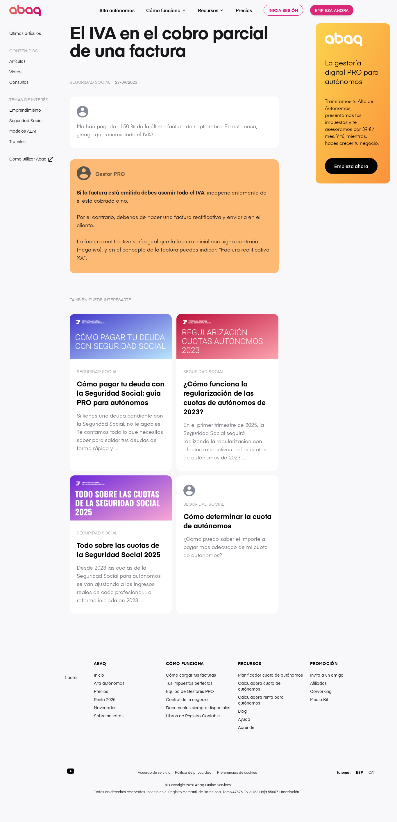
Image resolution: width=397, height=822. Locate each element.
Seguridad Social (25, 120)
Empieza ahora (332, 10)
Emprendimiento (25, 110)
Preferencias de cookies (237, 772)
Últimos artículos (25, 33)
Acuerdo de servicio (154, 772)
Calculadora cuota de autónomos (259, 686)
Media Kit (319, 699)
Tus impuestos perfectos (189, 683)
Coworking (321, 691)
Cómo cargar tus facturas (191, 675)
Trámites (17, 141)
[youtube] (70, 771)
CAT (372, 772)
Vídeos (15, 71)
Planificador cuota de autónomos (270, 675)
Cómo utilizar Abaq (28, 159)
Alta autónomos (117, 10)
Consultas (18, 82)
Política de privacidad (193, 772)
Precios (244, 10)
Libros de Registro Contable (193, 715)
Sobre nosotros (109, 715)
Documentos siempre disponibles (198, 707)
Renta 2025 (104, 699)
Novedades (105, 707)
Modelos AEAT (23, 131)
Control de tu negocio (187, 699)
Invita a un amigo (327, 675)
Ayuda (244, 719)
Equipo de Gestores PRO (190, 691)
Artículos (17, 61)
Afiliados (318, 683)
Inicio (99, 675)
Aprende (246, 727)
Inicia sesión (283, 10)
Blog (242, 711)
